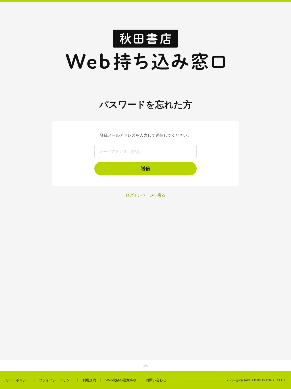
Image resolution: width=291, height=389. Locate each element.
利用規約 (89, 380)
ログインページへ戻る (145, 195)
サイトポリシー (18, 380)
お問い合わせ (156, 380)
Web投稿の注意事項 (120, 380)
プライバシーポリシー (56, 380)
